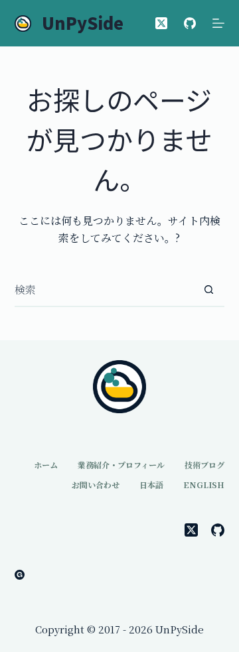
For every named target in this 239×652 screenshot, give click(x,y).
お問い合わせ (96, 485)
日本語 (151, 485)
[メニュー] (218, 23)
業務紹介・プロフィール (121, 465)
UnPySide (82, 22)
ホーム (46, 465)
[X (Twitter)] (161, 23)
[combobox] (104, 289)
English (203, 485)
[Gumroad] (20, 575)
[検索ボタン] (208, 290)
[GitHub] (190, 23)
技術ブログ (204, 465)
